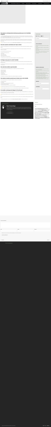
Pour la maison (34, 3)
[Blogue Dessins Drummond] (4, 3)
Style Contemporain (40, 104)
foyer (39, 111)
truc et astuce (36, 118)
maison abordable (39, 112)
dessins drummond (37, 110)
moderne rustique (46, 112)
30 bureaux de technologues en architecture (13, 96)
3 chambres (36, 108)
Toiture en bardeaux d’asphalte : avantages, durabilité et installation (42, 47)
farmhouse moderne (36, 111)
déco (41, 110)
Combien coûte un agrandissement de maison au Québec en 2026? (42, 46)
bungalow (40, 108)
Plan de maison (38, 114)
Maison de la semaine (36, 104)
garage (41, 111)
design (35, 110)
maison (36, 112)
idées (45, 111)
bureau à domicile (44, 108)
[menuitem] (44, 1)
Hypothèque (44, 111)
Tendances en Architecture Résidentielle (42, 117)
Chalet (47, 108)
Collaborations (40, 3)
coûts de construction (11, 86)
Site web (35, 229)
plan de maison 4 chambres (44, 114)
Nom (1, 229)
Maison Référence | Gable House (15, 3)
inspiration (47, 111)
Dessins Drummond (46, 3)
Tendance (45, 116)
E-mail (18, 229)
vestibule (39, 118)
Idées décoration (28, 3)
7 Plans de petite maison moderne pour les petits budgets (14, 213)
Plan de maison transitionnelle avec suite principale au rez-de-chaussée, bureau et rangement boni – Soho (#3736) (22, 182)
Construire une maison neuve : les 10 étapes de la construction (41, 52)
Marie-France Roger (38, 75)
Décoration (44, 110)
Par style (23, 3)
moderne (43, 112)
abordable (38, 108)
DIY (39, 110)
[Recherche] (42, 38)
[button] (36, 36)
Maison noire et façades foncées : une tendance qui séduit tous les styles (42, 49)
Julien (36, 70)
